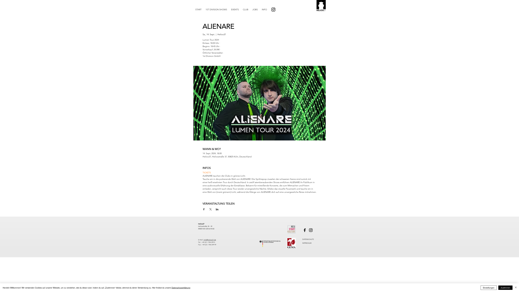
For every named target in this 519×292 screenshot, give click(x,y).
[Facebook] (304, 230)
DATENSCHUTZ (308, 239)
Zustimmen (505, 287)
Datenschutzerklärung (181, 287)
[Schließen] (515, 288)
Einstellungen (488, 287)
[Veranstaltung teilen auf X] (210, 209)
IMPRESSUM (307, 243)
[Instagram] (273, 9)
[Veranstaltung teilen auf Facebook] (204, 209)
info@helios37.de (210, 240)
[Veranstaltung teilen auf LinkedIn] (217, 209)
